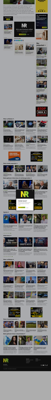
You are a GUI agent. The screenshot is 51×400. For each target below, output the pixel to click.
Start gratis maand (22, 207)
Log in (27, 207)
